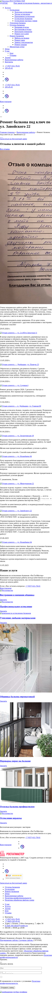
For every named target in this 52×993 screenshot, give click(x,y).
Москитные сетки (17, 47)
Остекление (14, 10)
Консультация (5, 102)
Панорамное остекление (25, 16)
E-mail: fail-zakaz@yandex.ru (16, 926)
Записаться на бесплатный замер (13, 139)
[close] (50, 498)
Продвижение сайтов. (9, 940)
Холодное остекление (23, 12)
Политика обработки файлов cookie (19, 900)
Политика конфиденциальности (18, 898)
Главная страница (7, 132)
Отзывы (8, 913)
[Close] (1, 962)
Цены (7, 49)
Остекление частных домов (26, 21)
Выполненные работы (14, 60)
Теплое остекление (22, 14)
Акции (8, 58)
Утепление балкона (18, 23)
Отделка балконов (17, 25)
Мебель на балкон (22, 38)
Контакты (9, 62)
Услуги (8, 906)
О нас (7, 904)
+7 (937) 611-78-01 (12, 66)
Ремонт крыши (21, 45)
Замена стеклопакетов (24, 42)
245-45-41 (9, 68)
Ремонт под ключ (22, 34)
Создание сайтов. (26, 940)
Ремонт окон (20, 40)
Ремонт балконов (17, 36)
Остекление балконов (23, 19)
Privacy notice (45, 498)
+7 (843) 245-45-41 (12, 921)
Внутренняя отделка (23, 29)
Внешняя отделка (22, 27)
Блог (7, 911)
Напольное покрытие (23, 32)
